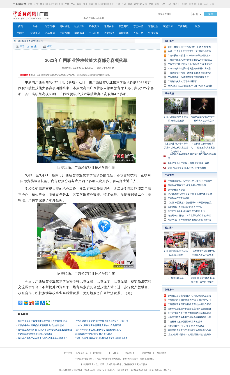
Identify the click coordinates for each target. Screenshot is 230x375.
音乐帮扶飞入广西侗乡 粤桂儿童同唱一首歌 (188, 163)
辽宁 (136, 4)
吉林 (130, 4)
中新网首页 (19, 4)
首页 (20, 26)
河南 (91, 4)
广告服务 (114, 352)
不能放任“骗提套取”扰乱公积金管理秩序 (187, 185)
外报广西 (138, 33)
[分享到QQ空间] (26, 303)
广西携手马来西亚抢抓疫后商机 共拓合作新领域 (41, 325)
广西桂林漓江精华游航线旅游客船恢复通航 (188, 77)
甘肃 (54, 4)
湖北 (97, 4)
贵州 (60, 4)
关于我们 (68, 352)
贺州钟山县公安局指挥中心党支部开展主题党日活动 (43, 321)
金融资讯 (35, 33)
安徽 (30, 4)
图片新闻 (79, 33)
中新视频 (65, 33)
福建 (48, 4)
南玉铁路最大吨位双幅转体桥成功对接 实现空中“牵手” (203, 120)
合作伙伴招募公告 (176, 189)
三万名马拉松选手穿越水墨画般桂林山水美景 (189, 68)
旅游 (197, 26)
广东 (67, 4)
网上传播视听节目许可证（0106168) (76, 370)
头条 (35, 26)
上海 (181, 4)
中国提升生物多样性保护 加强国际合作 (186, 211)
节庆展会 (94, 33)
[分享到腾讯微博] (37, 303)
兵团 (206, 4)
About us (82, 352)
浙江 (15, 12)
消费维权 (109, 33)
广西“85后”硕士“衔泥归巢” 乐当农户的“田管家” (190, 64)
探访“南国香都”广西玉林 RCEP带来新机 (187, 167)
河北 (85, 4)
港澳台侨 (109, 26)
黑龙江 (110, 4)
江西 (124, 4)
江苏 (118, 4)
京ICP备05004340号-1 (160, 370)
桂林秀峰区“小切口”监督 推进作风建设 (93, 334)
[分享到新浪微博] (31, 303)
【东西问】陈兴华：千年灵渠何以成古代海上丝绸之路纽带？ (176, 147)
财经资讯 (65, 26)
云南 (212, 4)
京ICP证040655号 (106, 370)
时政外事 (50, 26)
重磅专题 (124, 33)
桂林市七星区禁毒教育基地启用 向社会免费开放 (98, 325)
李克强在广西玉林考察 (178, 198)
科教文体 (94, 26)
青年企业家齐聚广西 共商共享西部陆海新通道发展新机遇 (45, 329)
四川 (187, 4)
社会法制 (79, 26)
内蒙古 (143, 4)
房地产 (20, 33)
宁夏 (151, 4)
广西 (73, 4)
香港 (193, 4)
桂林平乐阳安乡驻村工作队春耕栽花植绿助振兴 (98, 329)
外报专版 (153, 33)
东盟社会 (153, 26)
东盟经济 (138, 26)
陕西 (175, 4)
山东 (163, 4)
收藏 (49, 46)
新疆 (199, 4)
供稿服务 (130, 352)
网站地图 (162, 352)
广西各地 (183, 26)
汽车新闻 (50, 33)
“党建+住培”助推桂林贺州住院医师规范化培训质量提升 (101, 338)
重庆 (42, 4)
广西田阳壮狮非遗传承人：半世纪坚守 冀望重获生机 (203, 147)
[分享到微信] (48, 303)
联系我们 (98, 352)
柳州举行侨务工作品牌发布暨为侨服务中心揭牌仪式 (43, 338)
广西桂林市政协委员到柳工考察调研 (35, 334)
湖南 (103, 4)
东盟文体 (168, 26)
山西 (169, 4)
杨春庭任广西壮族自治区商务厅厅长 (185, 207)
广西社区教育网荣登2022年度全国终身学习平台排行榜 (101, 321)
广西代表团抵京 (176, 277)
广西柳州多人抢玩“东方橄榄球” (182, 81)
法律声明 (146, 352)
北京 (36, 4)
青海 (157, 4)
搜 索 (210, 14)
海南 (79, 4)
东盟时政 (124, 26)
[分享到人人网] (42, 303)
